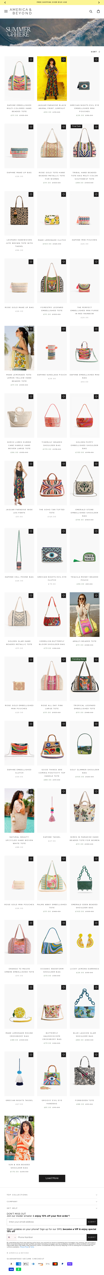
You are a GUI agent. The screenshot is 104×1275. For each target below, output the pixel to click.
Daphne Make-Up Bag (19, 172)
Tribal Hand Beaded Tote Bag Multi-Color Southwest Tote (84, 176)
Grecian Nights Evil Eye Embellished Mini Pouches (84, 108)
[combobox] (12, 1237)
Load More (52, 1178)
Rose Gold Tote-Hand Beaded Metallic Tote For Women (52, 176)
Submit (92, 1222)
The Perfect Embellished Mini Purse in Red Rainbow (85, 311)
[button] (91, 11)
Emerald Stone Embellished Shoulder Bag (84, 513)
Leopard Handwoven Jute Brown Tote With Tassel (19, 243)
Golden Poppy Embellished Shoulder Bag (84, 445)
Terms (32, 1247)
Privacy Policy (24, 1247)
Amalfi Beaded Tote (85, 641)
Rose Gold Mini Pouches (19, 904)
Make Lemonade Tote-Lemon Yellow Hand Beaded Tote (19, 378)
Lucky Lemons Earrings (84, 969)
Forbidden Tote (84, 1100)
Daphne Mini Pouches (84, 240)
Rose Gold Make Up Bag (19, 307)
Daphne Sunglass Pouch (52, 375)
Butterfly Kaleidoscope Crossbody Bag (52, 1036)
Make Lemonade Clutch (52, 240)
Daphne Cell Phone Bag (19, 577)
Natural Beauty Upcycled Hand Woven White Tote (19, 840)
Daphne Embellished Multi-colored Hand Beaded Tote (19, 108)
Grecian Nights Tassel (19, 1100)
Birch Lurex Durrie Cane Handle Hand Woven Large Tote (19, 445)
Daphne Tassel (52, 837)
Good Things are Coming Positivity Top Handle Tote (52, 773)
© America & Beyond (18, 1253)
